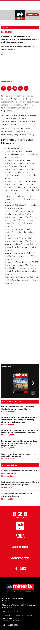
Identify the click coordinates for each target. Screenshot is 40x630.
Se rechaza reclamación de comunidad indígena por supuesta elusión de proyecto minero (19, 443)
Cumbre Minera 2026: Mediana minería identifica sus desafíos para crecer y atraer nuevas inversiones (19, 419)
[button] (3, 88)
